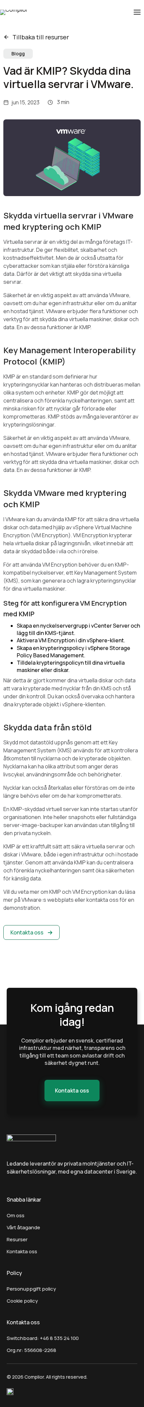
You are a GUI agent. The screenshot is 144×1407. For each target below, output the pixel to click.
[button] (31, 932)
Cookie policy (22, 1300)
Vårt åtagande (23, 1227)
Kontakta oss (22, 1251)
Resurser (17, 1239)
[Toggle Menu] (137, 12)
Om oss (15, 1215)
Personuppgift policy (31, 1288)
